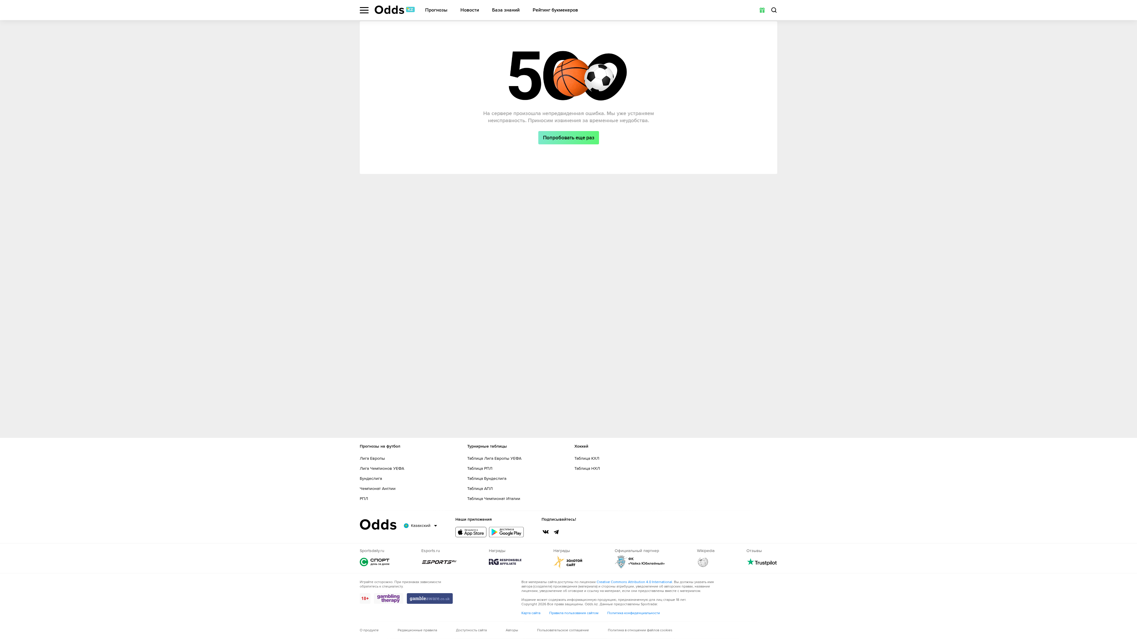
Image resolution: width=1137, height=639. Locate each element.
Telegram (556, 532)
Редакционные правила (417, 630)
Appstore (470, 532)
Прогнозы (436, 10)
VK (546, 532)
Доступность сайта (471, 630)
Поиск (774, 10)
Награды (505, 562)
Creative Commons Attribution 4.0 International (634, 582)
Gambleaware (430, 598)
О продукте (369, 630)
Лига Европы (372, 458)
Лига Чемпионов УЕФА (382, 468)
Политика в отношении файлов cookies (640, 630)
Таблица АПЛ (480, 488)
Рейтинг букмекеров (555, 10)
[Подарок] (762, 10)
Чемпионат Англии (378, 488)
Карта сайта (530, 613)
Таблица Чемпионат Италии (493, 498)
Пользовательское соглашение (563, 630)
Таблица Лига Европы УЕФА (494, 458)
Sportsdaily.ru (374, 562)
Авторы (512, 630)
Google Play (506, 532)
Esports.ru (439, 562)
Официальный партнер (640, 562)
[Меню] (364, 10)
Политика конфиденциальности (633, 613)
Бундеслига (371, 478)
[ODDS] (395, 9)
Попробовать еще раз (568, 138)
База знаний (506, 10)
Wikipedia (703, 562)
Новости (469, 10)
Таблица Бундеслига (486, 478)
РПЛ (364, 498)
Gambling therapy (388, 598)
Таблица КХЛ (586, 458)
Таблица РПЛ (479, 468)
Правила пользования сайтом (573, 613)
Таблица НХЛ (587, 468)
